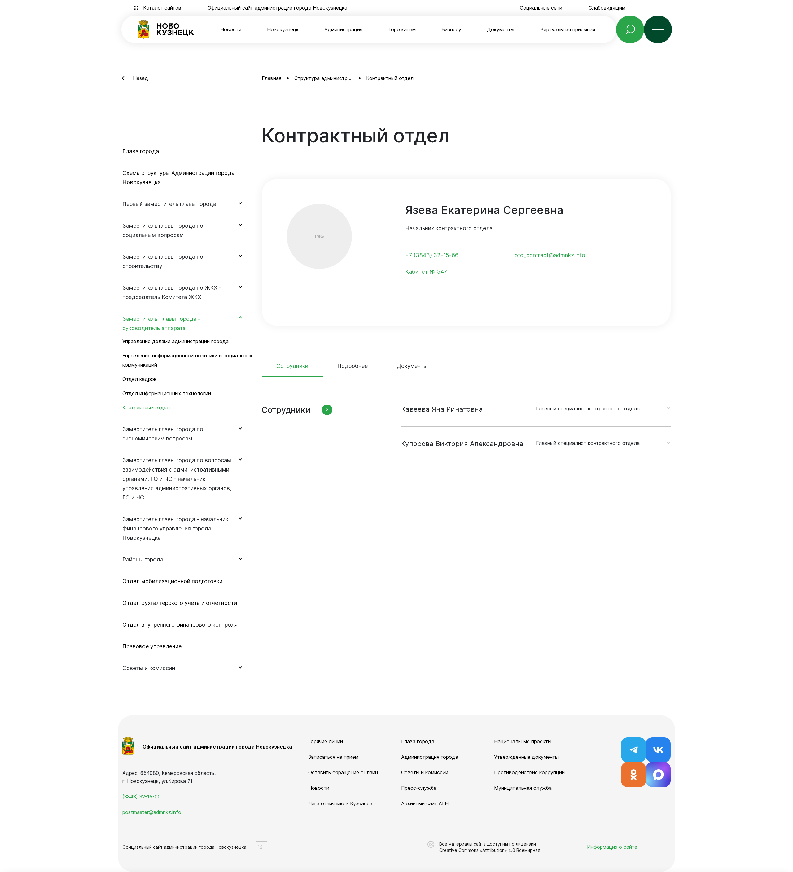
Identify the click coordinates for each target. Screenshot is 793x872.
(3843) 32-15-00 (141, 797)
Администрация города (429, 757)
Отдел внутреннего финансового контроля (180, 624)
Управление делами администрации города (175, 341)
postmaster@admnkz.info (151, 812)
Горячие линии (325, 741)
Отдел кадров (139, 379)
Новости (230, 29)
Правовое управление (152, 646)
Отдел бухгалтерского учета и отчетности (179, 603)
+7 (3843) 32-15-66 (431, 255)
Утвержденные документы (526, 757)
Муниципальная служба (523, 788)
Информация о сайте (612, 847)
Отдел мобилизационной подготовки (172, 581)
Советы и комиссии (424, 772)
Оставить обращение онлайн (343, 772)
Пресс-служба (418, 788)
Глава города (140, 151)
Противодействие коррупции (529, 772)
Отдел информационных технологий (166, 393)
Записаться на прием (333, 757)
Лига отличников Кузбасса (340, 803)
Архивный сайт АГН (425, 803)
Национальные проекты (522, 741)
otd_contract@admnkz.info (550, 255)
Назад (140, 78)
